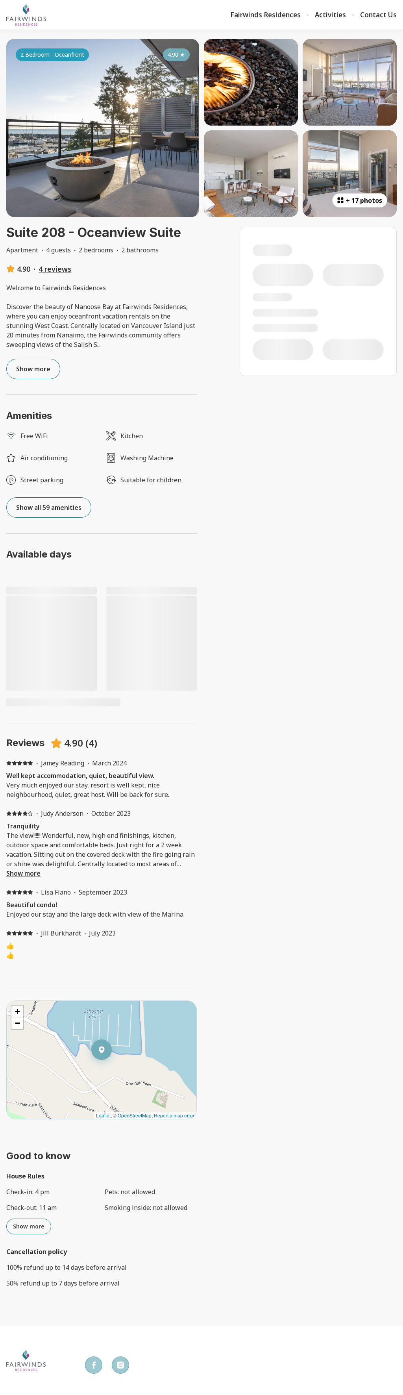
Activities (330, 15)
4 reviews (55, 269)
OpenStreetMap (135, 1115)
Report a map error (174, 1115)
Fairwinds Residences (265, 15)
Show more (23, 873)
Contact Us (378, 15)
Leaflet (103, 1115)
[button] (112, 1070)
